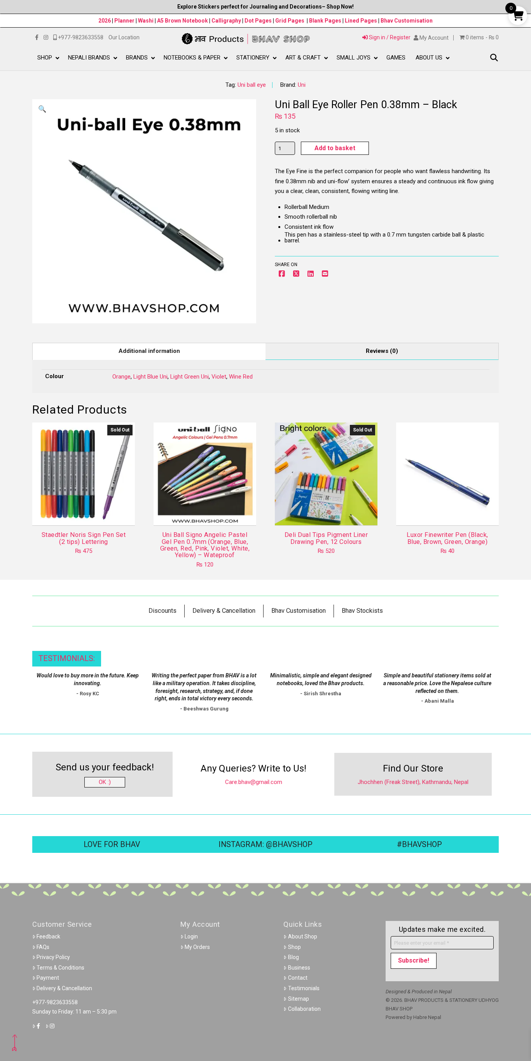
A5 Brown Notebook (183, 21)
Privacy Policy (53, 957)
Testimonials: (66, 658)
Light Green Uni (189, 376)
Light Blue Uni (150, 376)
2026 (104, 21)
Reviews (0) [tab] (382, 350)
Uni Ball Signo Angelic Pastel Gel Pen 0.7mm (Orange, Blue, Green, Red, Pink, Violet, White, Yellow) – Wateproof (205, 545)
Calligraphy (226, 21)
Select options (207, 512)
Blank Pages (325, 21)
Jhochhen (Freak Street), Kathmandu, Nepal (413, 782)
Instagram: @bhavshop (265, 844)
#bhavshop (419, 844)
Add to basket (334, 148)
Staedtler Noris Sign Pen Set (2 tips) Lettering (84, 538)
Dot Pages (258, 21)
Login (191, 936)
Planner (124, 21)
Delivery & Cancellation (64, 988)
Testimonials (304, 988)
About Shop (302, 936)
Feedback (48, 936)
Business (299, 968)
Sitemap (298, 999)
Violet (218, 376)
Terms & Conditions (60, 968)
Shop (294, 947)
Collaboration (304, 1009)
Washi (146, 21)
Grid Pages (289, 21)
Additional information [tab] (149, 350)
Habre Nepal (427, 1017)
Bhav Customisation (407, 21)
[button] (494, 58)
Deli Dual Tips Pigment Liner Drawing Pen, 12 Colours (326, 538)
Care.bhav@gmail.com (253, 782)
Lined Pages (361, 21)
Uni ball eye (252, 84)
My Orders (197, 947)
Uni (302, 84)
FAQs (43, 947)
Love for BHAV (112, 844)
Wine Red (241, 376)
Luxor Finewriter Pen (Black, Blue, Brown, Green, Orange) (447, 538)
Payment (48, 978)
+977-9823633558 (55, 1002)
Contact (297, 978)
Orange (121, 376)
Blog (293, 957)
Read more (84, 512)
